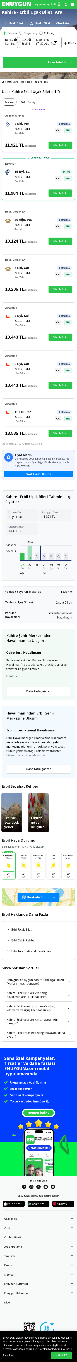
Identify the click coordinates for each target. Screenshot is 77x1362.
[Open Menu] (72, 4)
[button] (22, 556)
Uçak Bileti (12, 82)
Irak (22, 82)
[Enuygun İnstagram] (31, 1187)
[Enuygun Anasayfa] (16, 4)
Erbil (29, 82)
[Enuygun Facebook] (24, 1187)
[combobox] (10, 43)
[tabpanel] (38, 49)
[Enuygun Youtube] (53, 1187)
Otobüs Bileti (12, 1237)
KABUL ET (61, 1355)
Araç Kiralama (13, 1246)
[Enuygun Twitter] (38, 1187)
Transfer (9, 1256)
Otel (7, 1228)
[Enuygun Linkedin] (46, 1187)
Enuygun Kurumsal (16, 1283)
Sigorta (9, 1274)
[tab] (14, 23)
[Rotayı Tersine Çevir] (18, 43)
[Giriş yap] (66, 4)
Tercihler (8, 1355)
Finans (8, 1265)
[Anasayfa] (3, 82)
